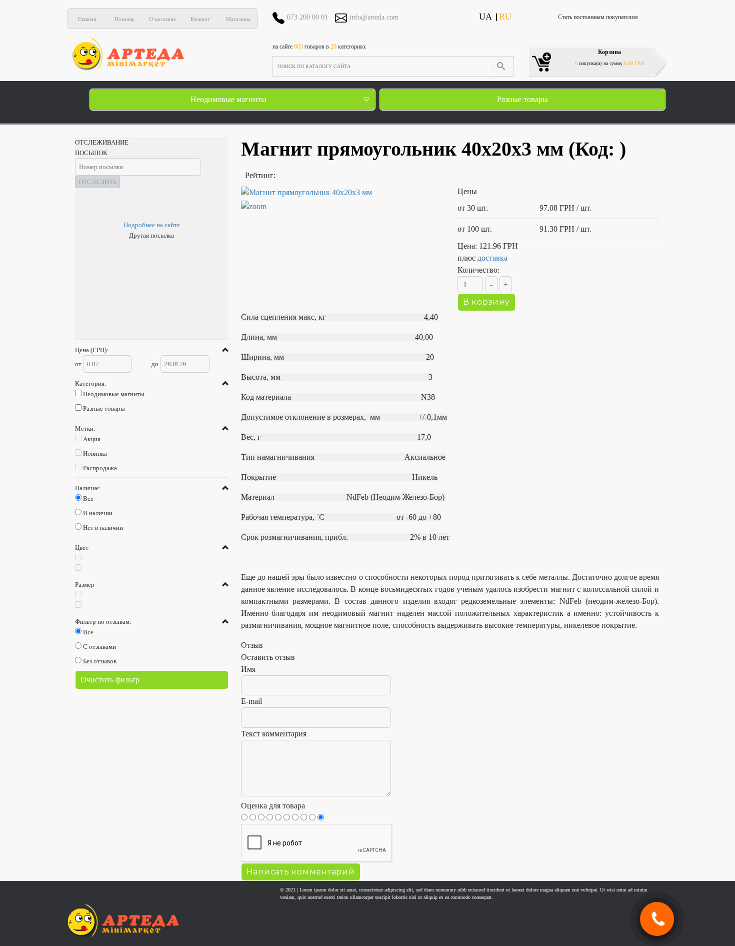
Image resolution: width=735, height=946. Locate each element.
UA (485, 17)
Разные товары (522, 99)
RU (505, 17)
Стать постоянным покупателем (598, 17)
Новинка (95, 453)
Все (88, 498)
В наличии (97, 513)
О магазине (162, 19)
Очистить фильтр (110, 679)
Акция (91, 439)
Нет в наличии (103, 527)
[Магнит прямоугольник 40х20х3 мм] (341, 199)
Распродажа (100, 468)
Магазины (238, 19)
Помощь (124, 19)
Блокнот (200, 19)
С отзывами (99, 646)
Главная (87, 19)
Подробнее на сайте (152, 225)
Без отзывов (99, 661)
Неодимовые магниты (228, 99)
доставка (493, 258)
